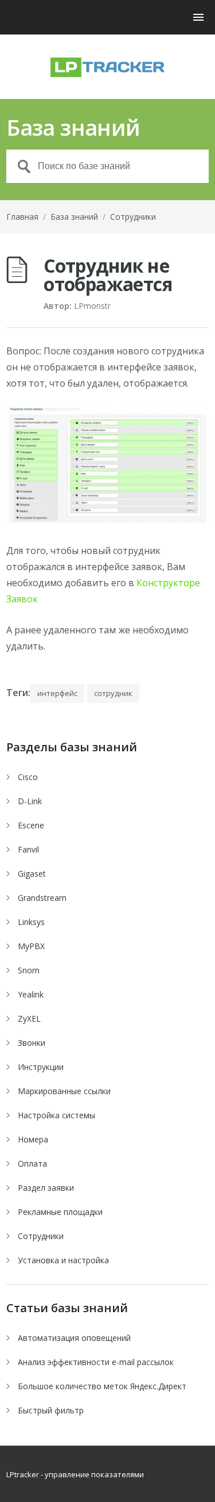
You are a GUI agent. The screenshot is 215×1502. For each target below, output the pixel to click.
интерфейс (57, 693)
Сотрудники (133, 216)
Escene (31, 825)
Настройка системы (56, 1115)
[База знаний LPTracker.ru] (107, 67)
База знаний (74, 216)
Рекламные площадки (60, 1211)
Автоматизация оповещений (74, 1337)
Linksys (31, 921)
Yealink (31, 994)
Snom (29, 970)
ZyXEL (29, 1018)
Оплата (32, 1163)
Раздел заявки (46, 1187)
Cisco (28, 776)
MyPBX (31, 946)
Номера (33, 1139)
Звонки (31, 1042)
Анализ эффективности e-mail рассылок (96, 1361)
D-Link (30, 801)
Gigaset (32, 873)
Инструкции (41, 1066)
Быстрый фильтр (51, 1410)
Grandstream (42, 897)
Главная (22, 216)
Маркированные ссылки (64, 1091)
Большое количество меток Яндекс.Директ (102, 1386)
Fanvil (28, 849)
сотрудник (113, 693)
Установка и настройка (63, 1260)
